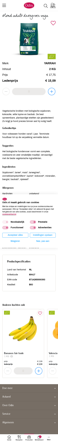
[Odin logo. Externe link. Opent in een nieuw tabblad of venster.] (4, 199)
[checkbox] (5, 222)
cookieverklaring (9, 214)
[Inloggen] (53, 5)
